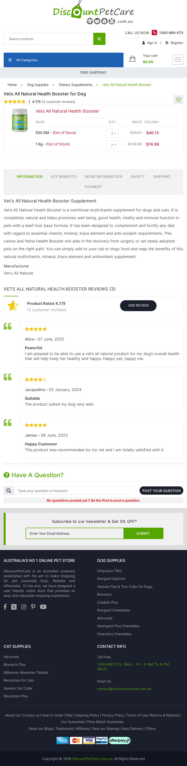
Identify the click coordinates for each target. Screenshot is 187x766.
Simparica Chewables (114, 634)
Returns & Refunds (164, 715)
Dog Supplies (37, 85)
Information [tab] (30, 176)
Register (176, 43)
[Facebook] (5, 607)
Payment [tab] (93, 186)
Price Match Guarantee (105, 722)
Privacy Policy (113, 715)
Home (12, 85)
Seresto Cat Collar (18, 688)
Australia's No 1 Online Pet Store (39, 560)
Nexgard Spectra (111, 578)
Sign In (151, 43)
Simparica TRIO (109, 571)
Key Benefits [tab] (63, 176)
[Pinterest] (33, 607)
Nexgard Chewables (113, 610)
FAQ (69, 715)
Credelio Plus (107, 602)
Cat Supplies (17, 646)
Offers (151, 728)
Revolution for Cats (19, 680)
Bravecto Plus (15, 664)
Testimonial (64, 728)
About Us (12, 715)
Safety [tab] (138, 176)
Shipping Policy (87, 715)
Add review (138, 305)
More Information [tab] (103, 176)
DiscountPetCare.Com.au (92, 759)
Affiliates (82, 728)
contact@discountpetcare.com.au (124, 689)
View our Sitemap (106, 728)
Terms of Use (137, 715)
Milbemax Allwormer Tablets (26, 672)
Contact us (30, 715)
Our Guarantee (72, 722)
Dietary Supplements (75, 85)
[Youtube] (43, 607)
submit (143, 533)
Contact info (111, 646)
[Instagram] (23, 607)
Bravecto (104, 594)
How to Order (52, 715)
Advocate (104, 618)
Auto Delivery (132, 728)
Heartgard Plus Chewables (118, 626)
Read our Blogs (41, 728)
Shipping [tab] (161, 176)
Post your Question (161, 491)
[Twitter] (14, 607)
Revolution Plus (16, 696)
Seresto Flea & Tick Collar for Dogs (124, 586)
